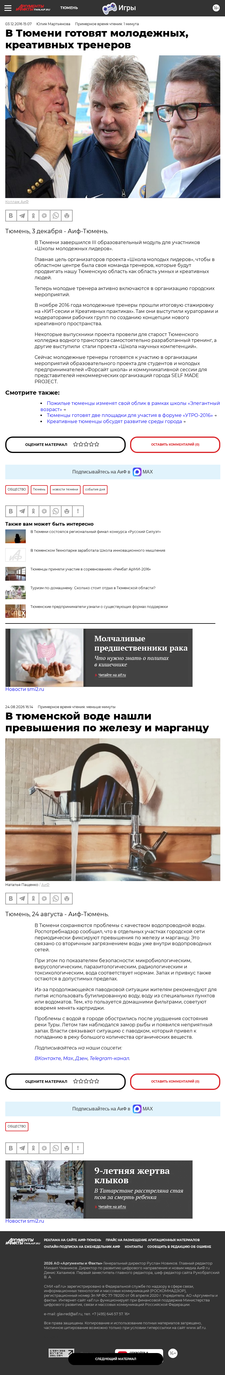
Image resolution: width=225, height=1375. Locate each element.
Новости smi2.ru (24, 689)
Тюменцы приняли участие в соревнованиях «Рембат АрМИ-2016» (90, 569)
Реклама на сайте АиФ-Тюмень (72, 1240)
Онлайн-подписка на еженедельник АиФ (82, 1247)
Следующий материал (115, 1359)
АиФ (45, 884)
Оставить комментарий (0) (175, 445)
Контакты (134, 1247)
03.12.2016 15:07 (18, 24)
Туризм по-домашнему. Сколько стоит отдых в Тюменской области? (93, 588)
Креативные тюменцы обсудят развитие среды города (114, 421)
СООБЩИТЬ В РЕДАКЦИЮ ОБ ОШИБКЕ (179, 1247)
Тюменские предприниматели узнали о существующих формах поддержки (99, 606)
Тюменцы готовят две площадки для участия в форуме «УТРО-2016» (130, 415)
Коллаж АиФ (17, 202)
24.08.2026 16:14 (19, 707)
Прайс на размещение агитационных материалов (153, 1240)
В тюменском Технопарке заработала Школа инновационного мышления (97, 550)
